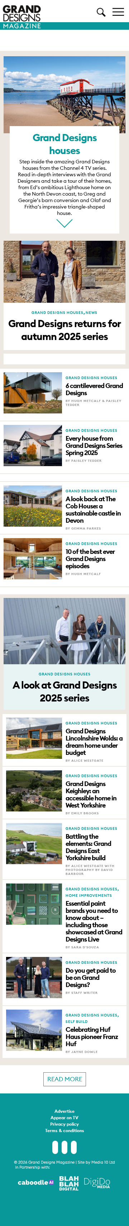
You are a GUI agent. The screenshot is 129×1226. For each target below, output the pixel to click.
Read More (64, 1079)
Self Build (77, 1021)
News (91, 312)
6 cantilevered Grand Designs (94, 389)
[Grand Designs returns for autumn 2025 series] (64, 299)
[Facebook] (55, 1147)
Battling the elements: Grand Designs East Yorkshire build (88, 847)
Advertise (64, 1112)
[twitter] (64, 1147)
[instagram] (74, 1147)
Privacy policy (64, 1124)
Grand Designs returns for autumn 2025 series (64, 330)
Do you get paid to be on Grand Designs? (91, 977)
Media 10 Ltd (103, 1162)
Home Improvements (89, 895)
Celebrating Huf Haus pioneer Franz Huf (92, 1037)
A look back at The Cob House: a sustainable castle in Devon (93, 509)
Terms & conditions (64, 1131)
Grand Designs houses (57, 312)
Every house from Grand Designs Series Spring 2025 (94, 445)
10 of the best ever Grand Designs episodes (90, 559)
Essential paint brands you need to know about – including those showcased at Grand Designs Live (94, 921)
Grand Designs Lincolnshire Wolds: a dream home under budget (94, 742)
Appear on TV (64, 1118)
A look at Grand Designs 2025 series (65, 691)
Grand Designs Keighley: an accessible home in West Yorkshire (91, 794)
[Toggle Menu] (118, 11)
